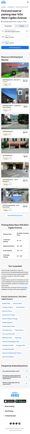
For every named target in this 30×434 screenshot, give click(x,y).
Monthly (22, 26)
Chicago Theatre (7, 307)
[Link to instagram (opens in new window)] (14, 424)
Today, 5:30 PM (9, 43)
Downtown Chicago (8, 315)
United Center (17, 303)
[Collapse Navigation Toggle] (28, 2)
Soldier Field (6, 303)
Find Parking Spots (15, 47)
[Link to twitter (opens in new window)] (16, 424)
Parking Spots (11, 7)
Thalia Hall (18, 338)
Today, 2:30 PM (9, 37)
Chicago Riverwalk (8, 349)
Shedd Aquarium (7, 322)
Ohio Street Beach (8, 357)
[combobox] (15, 31)
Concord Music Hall (8, 334)
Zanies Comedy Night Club (10, 341)
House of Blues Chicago (10, 319)
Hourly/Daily (8, 26)
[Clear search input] (26, 31)
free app (24, 287)
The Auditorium (7, 330)
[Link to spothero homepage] (15, 394)
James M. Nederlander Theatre (11, 353)
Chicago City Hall (7, 345)
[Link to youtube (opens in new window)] (19, 424)
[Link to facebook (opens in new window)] (11, 424)
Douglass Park (20, 345)
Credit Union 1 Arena (8, 326)
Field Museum (19, 330)
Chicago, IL (3, 7)
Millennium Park (7, 338)
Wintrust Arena (7, 311)
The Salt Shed (20, 307)
